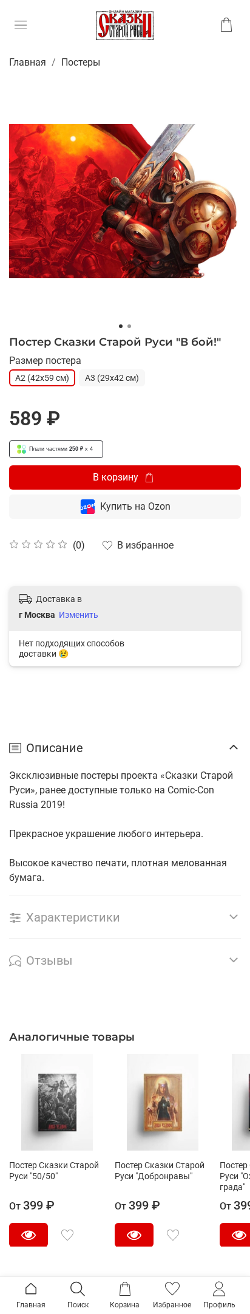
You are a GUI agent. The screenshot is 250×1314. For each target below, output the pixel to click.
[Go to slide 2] (129, 326)
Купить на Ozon (135, 506)
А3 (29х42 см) (112, 378)
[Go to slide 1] (121, 326)
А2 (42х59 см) (42, 378)
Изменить (78, 615)
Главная (27, 62)
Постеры (80, 62)
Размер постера (45, 360)
